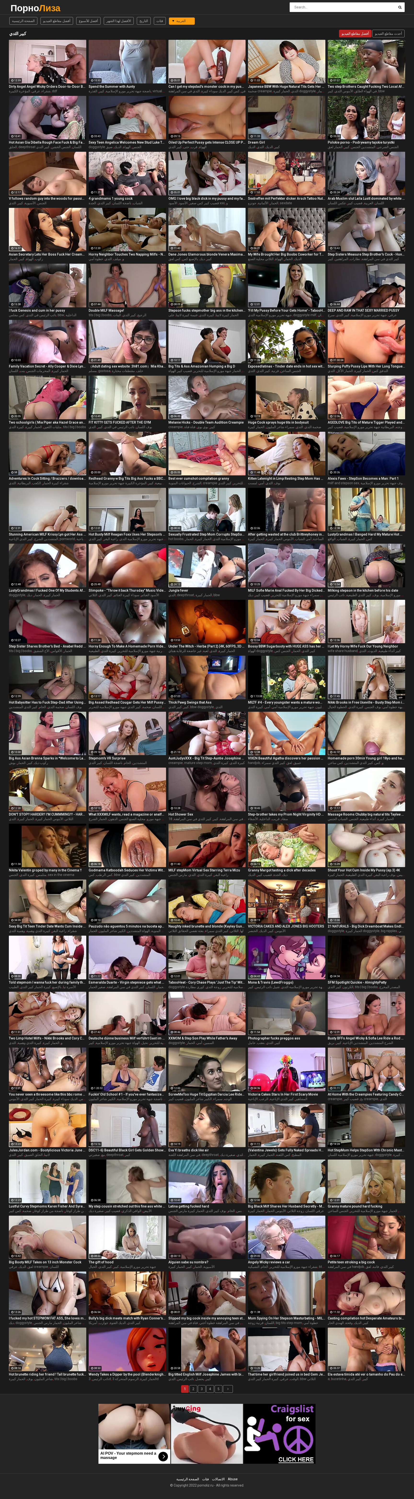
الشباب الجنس (338, 819)
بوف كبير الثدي (216, 1211)
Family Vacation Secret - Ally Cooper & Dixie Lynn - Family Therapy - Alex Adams (47, 366)
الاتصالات (218, 1479)
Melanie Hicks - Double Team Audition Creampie (206, 422)
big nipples (389, 931)
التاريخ (143, 21)
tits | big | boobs (100, 315)
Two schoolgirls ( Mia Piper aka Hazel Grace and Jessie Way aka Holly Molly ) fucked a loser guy (47, 422)
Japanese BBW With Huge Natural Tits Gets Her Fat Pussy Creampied (286, 86)
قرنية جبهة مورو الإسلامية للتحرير (141, 651)
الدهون (113, 819)
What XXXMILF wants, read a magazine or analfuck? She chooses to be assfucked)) (127, 814)
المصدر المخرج (389, 987)
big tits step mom (289, 1323)
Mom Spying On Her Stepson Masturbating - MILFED (286, 1318)
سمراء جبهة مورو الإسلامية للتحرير (295, 595)
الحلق (13, 147)
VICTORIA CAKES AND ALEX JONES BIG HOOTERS (286, 926)
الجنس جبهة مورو (159, 819)
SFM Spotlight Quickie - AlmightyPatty (357, 982)
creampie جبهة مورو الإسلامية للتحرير (237, 483)
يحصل (200, 1379)
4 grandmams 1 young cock (110, 198)
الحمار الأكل (344, 371)
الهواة (127, 147)
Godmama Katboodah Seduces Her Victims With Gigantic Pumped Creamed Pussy (127, 870)
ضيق (109, 147)
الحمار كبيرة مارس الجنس (186, 1211)
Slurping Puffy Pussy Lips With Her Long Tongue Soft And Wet (366, 366)
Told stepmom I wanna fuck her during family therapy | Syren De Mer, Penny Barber (47, 982)
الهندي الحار (336, 1323)
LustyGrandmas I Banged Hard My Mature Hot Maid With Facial (366, 534)
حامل (252, 1043)
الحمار (321, 91)
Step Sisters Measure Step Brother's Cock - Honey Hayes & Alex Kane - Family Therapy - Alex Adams (366, 254)
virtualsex (160, 91)
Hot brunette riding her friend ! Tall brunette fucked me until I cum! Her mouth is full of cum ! (47, 1374)
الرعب (263, 1099)
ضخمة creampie (260, 91)
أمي (261, 483)
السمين (209, 1043)
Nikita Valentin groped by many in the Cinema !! (45, 870)
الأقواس (56, 651)
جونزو (252, 203)
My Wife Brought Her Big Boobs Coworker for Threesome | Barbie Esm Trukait (286, 254)
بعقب (261, 1043)
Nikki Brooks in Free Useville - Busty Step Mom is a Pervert (366, 702)
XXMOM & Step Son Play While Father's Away (202, 1038)
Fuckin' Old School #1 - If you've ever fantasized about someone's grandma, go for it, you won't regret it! (127, 1094)
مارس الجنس (177, 875)
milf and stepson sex (343, 483)
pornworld (67, 539)
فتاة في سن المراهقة (183, 1323)
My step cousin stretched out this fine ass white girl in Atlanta (127, 1206)
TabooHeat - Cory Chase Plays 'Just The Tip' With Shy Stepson (207, 982)
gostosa (104, 371)
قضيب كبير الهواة (180, 371)
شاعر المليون (43, 1379)
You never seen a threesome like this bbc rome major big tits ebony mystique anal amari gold (47, 1094)
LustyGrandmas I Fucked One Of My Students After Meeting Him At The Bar (47, 590)
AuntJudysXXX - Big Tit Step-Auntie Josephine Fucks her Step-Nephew (207, 758)
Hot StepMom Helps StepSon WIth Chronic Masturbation (366, 1150)
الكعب (36, 483)
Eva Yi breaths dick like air (188, 1150)
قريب (276, 819)
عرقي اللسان (314, 1211)
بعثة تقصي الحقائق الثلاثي (186, 931)
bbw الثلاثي (308, 1379)
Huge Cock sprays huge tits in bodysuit (278, 422)
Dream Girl (256, 142)
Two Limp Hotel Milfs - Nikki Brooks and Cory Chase (47, 1038)
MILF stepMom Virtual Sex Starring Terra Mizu (204, 870)
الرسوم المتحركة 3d (135, 1379)
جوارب (103, 1323)
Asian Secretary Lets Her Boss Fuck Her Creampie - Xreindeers (47, 254)
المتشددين (139, 763)
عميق (297, 763)
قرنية (275, 371)
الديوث (372, 651)
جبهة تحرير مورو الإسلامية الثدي (270, 315)
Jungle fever (178, 590)
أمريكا (93, 1323)
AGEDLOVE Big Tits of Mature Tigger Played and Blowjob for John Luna (366, 422)
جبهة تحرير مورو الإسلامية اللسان (351, 1155)
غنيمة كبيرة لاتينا (187, 315)
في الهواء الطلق (366, 91)
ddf (54, 91)
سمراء (218, 1099)
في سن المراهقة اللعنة (184, 1155)
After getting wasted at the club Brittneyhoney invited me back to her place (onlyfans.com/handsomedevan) (286, 534)
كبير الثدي (43, 147)
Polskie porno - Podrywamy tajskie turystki (361, 142)
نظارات (355, 259)
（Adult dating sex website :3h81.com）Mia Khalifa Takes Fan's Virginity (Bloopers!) (127, 366)
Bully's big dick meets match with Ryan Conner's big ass (127, 1318)
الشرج (197, 483)
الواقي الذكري (131, 1211)
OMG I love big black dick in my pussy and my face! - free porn (207, 198)
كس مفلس (17, 315)
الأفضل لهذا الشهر (118, 21)
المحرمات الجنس (38, 371)
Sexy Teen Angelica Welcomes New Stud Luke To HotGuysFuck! (127, 142)
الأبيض (147, 1211)
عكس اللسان (337, 203)
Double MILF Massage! (106, 310)
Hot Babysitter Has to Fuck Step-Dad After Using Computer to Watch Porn (47, 702)
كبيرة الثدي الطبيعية (359, 875)
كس (369, 539)
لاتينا (47, 1155)
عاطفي (403, 931)
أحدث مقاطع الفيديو (388, 33)
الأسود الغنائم (150, 595)
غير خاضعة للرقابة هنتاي (184, 651)
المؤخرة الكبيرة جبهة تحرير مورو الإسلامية (118, 483)
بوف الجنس (373, 707)
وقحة (349, 1323)
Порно (23, 8)
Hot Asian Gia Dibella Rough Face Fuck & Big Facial (47, 142)
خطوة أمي (96, 259)
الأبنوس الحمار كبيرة (280, 539)
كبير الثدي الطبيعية (358, 595)
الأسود (183, 203)
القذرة (93, 91)
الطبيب (14, 987)
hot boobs (176, 539)
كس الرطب (104, 875)
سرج (331, 315)
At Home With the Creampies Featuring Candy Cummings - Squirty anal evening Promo (366, 1094)
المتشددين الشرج (46, 539)
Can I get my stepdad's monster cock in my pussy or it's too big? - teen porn (207, 86)
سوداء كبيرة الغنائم (126, 595)
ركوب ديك (41, 763)
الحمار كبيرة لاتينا (227, 315)
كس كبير (233, 91)
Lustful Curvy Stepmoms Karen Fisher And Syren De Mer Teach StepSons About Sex (47, 1206)
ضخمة (146, 707)
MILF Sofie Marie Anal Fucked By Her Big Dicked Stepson (286, 590)
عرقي (36, 91)
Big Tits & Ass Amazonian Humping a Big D (201, 366)
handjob (254, 763)
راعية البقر (111, 539)
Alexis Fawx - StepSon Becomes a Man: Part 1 (363, 478)
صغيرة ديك (227, 1155)
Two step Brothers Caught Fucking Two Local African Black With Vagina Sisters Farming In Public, (366, 86)
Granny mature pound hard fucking (355, 1206)
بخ (361, 1099)
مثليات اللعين (52, 427)
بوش (12, 763)
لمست (252, 483)
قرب (194, 147)
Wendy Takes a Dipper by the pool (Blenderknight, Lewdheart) (127, 1374)
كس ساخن (335, 763)
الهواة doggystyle (260, 651)
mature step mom (198, 763)
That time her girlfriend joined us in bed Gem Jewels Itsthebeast (286, 1374)
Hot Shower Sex (180, 814)
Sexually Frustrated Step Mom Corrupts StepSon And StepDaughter (207, 534)
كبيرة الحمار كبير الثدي (35, 987)
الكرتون (348, 987)
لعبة (205, 651)
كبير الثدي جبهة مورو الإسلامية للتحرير (115, 707)
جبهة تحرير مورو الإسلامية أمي (293, 707)
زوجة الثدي (213, 987)
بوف (277, 483)
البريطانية (24, 483)
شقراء (46, 91)
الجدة (92, 203)
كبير (101, 91)
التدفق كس (380, 371)
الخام (42, 707)
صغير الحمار (97, 987)
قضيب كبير (354, 203)
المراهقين (341, 259)
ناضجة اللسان (121, 203)
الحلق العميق (33, 1155)
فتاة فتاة (190, 427)
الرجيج (141, 315)
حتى (186, 147)
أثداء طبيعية (368, 819)
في (243, 91)
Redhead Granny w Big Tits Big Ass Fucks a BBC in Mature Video (127, 478)
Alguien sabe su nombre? (188, 1262)
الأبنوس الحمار (276, 1211)
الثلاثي (93, 595)
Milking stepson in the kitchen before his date (363, 590)
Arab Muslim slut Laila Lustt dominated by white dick (366, 198)
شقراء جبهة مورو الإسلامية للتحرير (293, 1267)
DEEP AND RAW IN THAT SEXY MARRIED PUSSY (363, 310)
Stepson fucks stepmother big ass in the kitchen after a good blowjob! (207, 310)
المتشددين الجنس (363, 147)
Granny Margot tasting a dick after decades (282, 870)
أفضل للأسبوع (88, 21)
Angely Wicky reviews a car (269, 1262)
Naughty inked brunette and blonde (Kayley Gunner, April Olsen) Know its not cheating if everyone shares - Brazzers (207, 926)
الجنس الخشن (61, 147)
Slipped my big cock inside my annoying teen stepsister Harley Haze (207, 1318)
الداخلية (71, 315)
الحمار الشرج (98, 819)
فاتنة (376, 1267)
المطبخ (296, 1155)
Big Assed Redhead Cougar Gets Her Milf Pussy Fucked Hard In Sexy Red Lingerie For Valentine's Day (127, 702)
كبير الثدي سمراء (273, 763)
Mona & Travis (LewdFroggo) (270, 982)
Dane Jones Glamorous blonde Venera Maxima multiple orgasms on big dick (207, 254)
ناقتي (324, 595)
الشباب (138, 203)
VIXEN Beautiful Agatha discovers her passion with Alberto (286, 758)
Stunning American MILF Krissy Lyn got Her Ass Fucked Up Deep (47, 534)
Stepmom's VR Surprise (107, 758)
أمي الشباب (303, 539)
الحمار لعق (335, 147)
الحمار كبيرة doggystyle (363, 931)
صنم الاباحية (84, 539)
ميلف (117, 259)
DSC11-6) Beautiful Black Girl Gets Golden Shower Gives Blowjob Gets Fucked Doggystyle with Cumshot (127, 1150)
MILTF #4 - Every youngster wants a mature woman (286, 702)
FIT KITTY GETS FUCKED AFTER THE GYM (120, 422)
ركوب (39, 259)
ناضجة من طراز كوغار (48, 1211)
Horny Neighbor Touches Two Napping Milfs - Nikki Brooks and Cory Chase (127, 254)
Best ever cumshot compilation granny (198, 478)
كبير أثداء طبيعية (390, 651)
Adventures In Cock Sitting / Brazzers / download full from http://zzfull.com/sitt (47, 478)
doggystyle (17, 595)
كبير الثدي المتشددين (23, 707)
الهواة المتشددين (138, 931)
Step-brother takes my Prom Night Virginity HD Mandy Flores (286, 814)
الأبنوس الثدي (344, 91)
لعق (289, 763)
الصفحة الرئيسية (23, 21)
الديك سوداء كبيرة (213, 91)
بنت (22, 371)
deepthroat (185, 595)
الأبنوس (280, 931)
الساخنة (318, 539)
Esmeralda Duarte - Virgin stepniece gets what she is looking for (127, 982)
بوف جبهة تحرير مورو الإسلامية (382, 483)
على (171, 315)
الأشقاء (253, 819)
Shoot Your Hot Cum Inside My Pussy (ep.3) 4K (364, 870)
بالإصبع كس (190, 259)
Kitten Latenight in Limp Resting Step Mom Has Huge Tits (286, 478)
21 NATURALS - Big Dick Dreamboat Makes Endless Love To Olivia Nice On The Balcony (366, 926)
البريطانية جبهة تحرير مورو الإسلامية (369, 427)
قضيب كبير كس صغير (204, 203)
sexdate (286, 203)
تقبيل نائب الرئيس (267, 987)
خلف (139, 371)
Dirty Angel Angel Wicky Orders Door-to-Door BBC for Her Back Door (47, 86)
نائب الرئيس (336, 595)
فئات (159, 21)
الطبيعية (94, 651)
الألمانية (263, 203)
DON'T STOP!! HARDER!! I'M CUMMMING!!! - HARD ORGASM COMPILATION (47, 814)
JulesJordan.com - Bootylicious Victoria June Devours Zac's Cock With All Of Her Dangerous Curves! (47, 1150)
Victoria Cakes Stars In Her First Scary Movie (283, 1094)
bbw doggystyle (202, 707)
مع (103, 1155)
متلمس (41, 875)
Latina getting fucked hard (188, 1206)
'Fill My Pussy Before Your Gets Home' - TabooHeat (286, 310)
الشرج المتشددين (381, 1043)
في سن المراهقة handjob (346, 1267)
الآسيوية (30, 203)
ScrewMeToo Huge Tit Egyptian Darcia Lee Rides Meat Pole (207, 1094)
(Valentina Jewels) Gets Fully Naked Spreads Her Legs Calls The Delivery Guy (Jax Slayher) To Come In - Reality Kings (286, 1150)
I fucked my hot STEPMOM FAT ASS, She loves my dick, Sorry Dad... (47, 1318)
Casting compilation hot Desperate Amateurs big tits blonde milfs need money (366, 1318)
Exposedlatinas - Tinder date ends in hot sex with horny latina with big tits (286, 366)
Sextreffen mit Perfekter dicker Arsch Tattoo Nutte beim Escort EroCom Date (286, 198)
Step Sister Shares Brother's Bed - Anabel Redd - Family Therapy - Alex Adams (47, 646)
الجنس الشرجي (388, 147)
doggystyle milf (304, 315)
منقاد (284, 819)
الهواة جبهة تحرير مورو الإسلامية (118, 1043)
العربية (368, 203)
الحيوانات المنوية (179, 483)
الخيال (93, 1267)
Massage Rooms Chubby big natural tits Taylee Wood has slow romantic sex (366, 814)
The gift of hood (101, 1262)
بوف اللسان (144, 427)
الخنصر (253, 931)
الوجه (228, 1099)
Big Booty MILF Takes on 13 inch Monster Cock (45, 1262)
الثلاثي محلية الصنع (261, 259)
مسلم (93, 371)
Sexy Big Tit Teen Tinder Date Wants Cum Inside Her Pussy (47, 926)
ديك (202, 259)
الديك (117, 147)
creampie (175, 427)
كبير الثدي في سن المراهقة (380, 259)
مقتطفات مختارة (123, 371)
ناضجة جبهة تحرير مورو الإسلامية (128, 91)
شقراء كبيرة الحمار (55, 483)
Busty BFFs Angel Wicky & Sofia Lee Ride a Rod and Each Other (366, 1038)
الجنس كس (282, 651)
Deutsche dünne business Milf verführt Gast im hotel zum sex (127, 1038)
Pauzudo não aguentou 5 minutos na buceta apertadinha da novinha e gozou (127, 926)
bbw (381, 91)
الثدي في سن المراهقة (184, 91)
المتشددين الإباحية (355, 1043)
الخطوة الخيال (337, 707)
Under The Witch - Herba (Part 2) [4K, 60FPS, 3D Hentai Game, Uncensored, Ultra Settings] (207, 646)
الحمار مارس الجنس (48, 1323)
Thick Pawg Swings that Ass (190, 702)
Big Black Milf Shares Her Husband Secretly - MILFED (286, 1206)
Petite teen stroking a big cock (351, 1262)
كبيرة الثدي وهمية (38, 931)
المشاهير (301, 1099)
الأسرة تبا (69, 987)
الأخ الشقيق (41, 651)
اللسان (379, 203)
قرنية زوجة (256, 1323)
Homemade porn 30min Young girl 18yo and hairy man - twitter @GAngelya (366, 758)
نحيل (144, 1043)
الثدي (295, 91)
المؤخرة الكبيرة (19, 91)
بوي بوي (202, 427)
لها (241, 931)
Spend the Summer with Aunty (112, 86)
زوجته (400, 427)
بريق (331, 1043)
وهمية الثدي (17, 931)
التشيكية (253, 1267)
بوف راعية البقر (385, 875)
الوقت (294, 1379)
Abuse (233, 1479)
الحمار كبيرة (60, 371)
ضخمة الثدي (313, 427)
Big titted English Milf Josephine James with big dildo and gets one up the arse (207, 1374)
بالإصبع (57, 987)
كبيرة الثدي (206, 315)
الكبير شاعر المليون (112, 931)
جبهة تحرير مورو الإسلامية (369, 315)
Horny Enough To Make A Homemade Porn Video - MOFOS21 (127, 646)
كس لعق (174, 259)
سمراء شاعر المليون (280, 427)
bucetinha (338, 1379)
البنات (117, 315)
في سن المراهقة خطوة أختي (219, 1323)
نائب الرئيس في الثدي (41, 315)
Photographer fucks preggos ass (274, 1038)
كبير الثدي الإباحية (21, 539)
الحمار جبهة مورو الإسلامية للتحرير (217, 371)
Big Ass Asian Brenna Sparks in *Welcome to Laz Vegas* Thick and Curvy (47, 758)
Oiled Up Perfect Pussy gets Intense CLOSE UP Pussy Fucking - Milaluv (207, 142)
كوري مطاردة (195, 987)
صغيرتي (94, 1155)
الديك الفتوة (118, 1323)
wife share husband (343, 651)
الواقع (332, 539)
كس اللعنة (283, 1155)
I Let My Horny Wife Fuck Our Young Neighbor (363, 646)
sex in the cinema (61, 875)
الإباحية (253, 1099)
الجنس (41, 203)
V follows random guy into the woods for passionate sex (47, 198)
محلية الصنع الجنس (132, 819)
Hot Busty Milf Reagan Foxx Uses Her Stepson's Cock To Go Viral (127, 534)
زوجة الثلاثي (295, 1211)
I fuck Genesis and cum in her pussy (37, 310)
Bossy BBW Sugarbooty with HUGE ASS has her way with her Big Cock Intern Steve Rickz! (286, 646)
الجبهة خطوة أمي (394, 707)
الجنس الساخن (290, 371)
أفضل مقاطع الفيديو (56, 21)
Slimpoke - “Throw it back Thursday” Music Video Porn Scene (127, 590)
